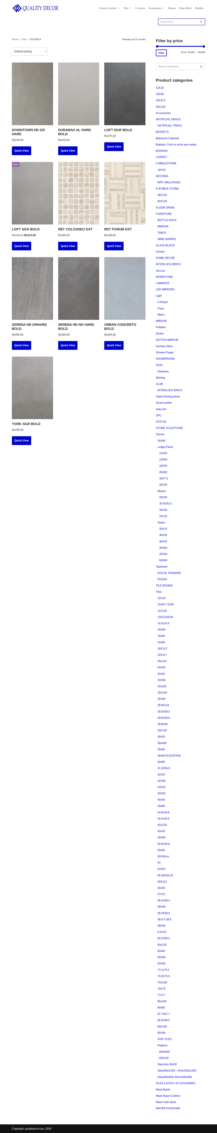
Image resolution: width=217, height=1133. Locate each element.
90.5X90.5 (163, 1020)
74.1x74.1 (163, 969)
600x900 (164, 1051)
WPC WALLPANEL (169, 182)
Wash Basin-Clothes (168, 1095)
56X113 (162, 881)
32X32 (163, 516)
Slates (161, 522)
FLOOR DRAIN (165, 207)
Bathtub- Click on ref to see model (176, 144)
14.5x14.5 (163, 623)
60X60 (163, 560)
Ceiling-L (163, 302)
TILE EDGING (164, 585)
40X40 (163, 554)
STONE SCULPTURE (169, 428)
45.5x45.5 (163, 818)
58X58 (161, 906)
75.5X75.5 (163, 976)
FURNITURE (164, 213)
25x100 (161, 686)
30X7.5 (163, 478)
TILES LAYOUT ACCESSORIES (175, 1083)
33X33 (161, 787)
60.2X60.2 (163, 938)
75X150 (162, 982)
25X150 (162, 692)
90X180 (162, 1026)
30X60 (161, 440)
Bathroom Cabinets (167, 138)
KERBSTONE (164, 276)
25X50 (161, 698)
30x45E (162, 743)
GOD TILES (164, 1039)
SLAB (159, 384)
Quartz (160, 333)
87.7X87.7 (163, 1014)
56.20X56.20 (165, 875)
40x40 (161, 799)
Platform (162, 1045)
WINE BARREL (166, 239)
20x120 (161, 661)
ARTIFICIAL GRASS (168, 119)
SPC (159, 415)
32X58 (161, 780)
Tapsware (161, 566)
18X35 (163, 465)
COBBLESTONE (166, 163)
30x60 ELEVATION (169, 755)
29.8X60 (162, 724)
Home (15, 39)
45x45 (161, 831)
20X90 (161, 680)
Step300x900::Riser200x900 (174, 1077)
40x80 (161, 806)
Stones (160, 434)
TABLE (161, 232)
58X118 (162, 194)
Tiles (126, 8)
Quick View (21, 150)
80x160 (161, 1001)
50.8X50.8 (163, 843)
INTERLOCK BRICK (168, 264)
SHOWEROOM (165, 358)
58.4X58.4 (163, 900)
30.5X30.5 (165, 503)
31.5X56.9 (163, 768)
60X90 (161, 957)
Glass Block (185, 8)
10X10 (160, 87)
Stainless (163, 371)
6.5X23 (161, 932)
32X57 (161, 774)
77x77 (161, 995)
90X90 (161, 1032)
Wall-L (161, 314)
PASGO (162, 579)
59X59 (161, 925)
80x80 (161, 1007)
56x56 (161, 888)
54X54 (161, 869)
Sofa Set (161, 409)
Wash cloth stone (166, 1102)
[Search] (201, 21)
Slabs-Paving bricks (168, 396)
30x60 (161, 749)
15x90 (161, 642)
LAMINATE (162, 283)
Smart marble (164, 402)
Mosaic (172, 8)
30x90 (161, 761)
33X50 (161, 793)
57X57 (161, 894)
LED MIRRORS (165, 289)
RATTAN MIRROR (167, 339)
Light (159, 295)
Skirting (160, 377)
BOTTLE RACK (167, 220)
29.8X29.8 (163, 717)
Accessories (155, 8)
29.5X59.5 (163, 711)
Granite (160, 251)
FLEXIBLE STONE (167, 188)
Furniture (140, 8)
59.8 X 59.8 (164, 919)
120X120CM (165, 617)
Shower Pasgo (165, 352)
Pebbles (161, 327)
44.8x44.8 (163, 812)
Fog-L (161, 308)
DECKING (162, 176)
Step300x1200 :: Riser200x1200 (176, 1070)
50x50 (161, 850)
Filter (161, 53)
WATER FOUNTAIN (168, 1108)
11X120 (162, 610)
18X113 (160, 100)
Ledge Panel (165, 447)
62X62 (161, 963)
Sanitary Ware (164, 346)
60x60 (161, 951)
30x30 (161, 736)
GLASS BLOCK (165, 245)
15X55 (163, 453)
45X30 (163, 484)
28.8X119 (163, 705)
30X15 (163, 528)
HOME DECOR (165, 257)
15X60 (160, 94)
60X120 (162, 201)
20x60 (161, 673)
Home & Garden (108, 8)
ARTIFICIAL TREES (169, 125)
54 (159, 862)
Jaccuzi (160, 270)
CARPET (161, 157)
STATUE (161, 421)
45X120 (160, 106)
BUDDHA (162, 150)
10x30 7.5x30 (165, 604)
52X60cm (163, 856)
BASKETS (162, 131)
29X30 (163, 497)
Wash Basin (163, 1089)
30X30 (163, 510)
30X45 (163, 541)
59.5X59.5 (163, 913)
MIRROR (163, 226)
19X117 (162, 654)
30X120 (162, 730)
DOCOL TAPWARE (169, 573)
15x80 (161, 635)
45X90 (161, 837)
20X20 (161, 667)
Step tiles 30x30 (167, 1064)
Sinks (159, 365)
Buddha (199, 8)
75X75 (161, 988)
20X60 (163, 472)
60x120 (161, 944)
